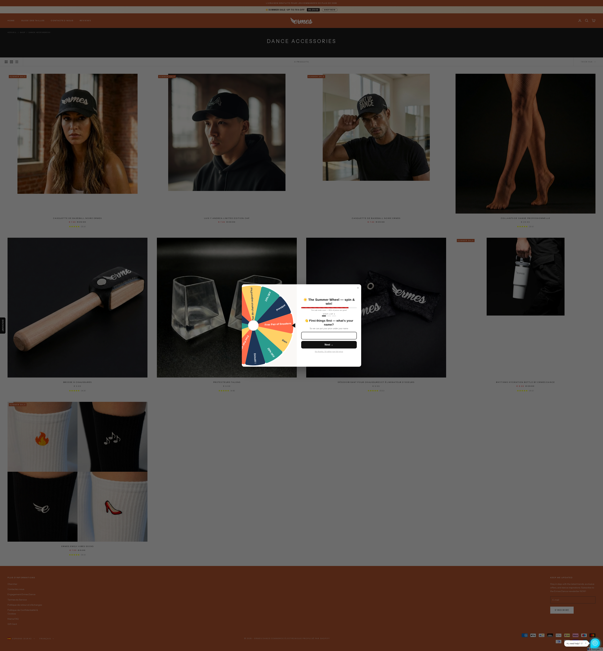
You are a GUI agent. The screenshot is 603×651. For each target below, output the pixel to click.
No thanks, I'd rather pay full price (329, 352)
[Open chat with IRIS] (595, 643)
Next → (329, 344)
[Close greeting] (585, 643)
